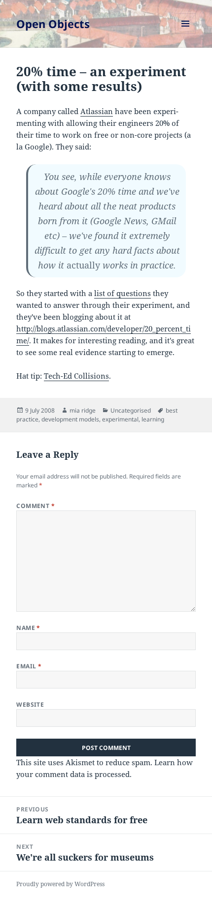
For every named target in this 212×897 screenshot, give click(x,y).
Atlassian (96, 111)
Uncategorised (130, 410)
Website (30, 704)
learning (152, 419)
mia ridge (83, 410)
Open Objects (53, 23)
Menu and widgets (186, 33)
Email (28, 666)
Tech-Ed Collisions (76, 376)
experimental (120, 419)
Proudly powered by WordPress (60, 884)
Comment (35, 506)
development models (70, 419)
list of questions (122, 293)
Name (28, 628)
